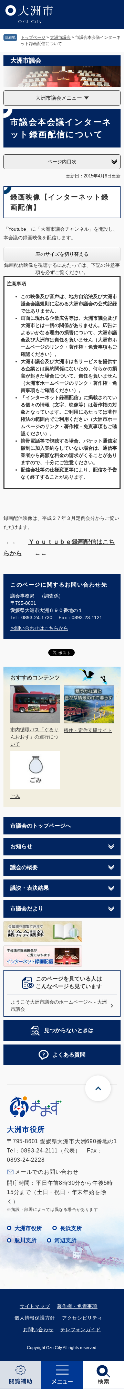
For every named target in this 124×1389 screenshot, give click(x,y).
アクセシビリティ (82, 1318)
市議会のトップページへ (40, 826)
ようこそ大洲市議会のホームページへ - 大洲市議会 (59, 1005)
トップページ (33, 37)
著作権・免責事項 (77, 1306)
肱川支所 (25, 1240)
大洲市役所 (28, 1228)
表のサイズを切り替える (62, 254)
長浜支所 (71, 1228)
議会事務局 (22, 596)
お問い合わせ (38, 1329)
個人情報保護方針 (34, 1318)
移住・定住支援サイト (88, 730)
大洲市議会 (60, 37)
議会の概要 (24, 867)
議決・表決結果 (29, 888)
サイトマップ (35, 1306)
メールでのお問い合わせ (47, 1172)
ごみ (15, 796)
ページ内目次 (62, 161)
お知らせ (21, 846)
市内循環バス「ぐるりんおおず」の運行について (34, 737)
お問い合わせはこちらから (39, 628)
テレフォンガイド (80, 1329)
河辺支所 (65, 1240)
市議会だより (26, 908)
